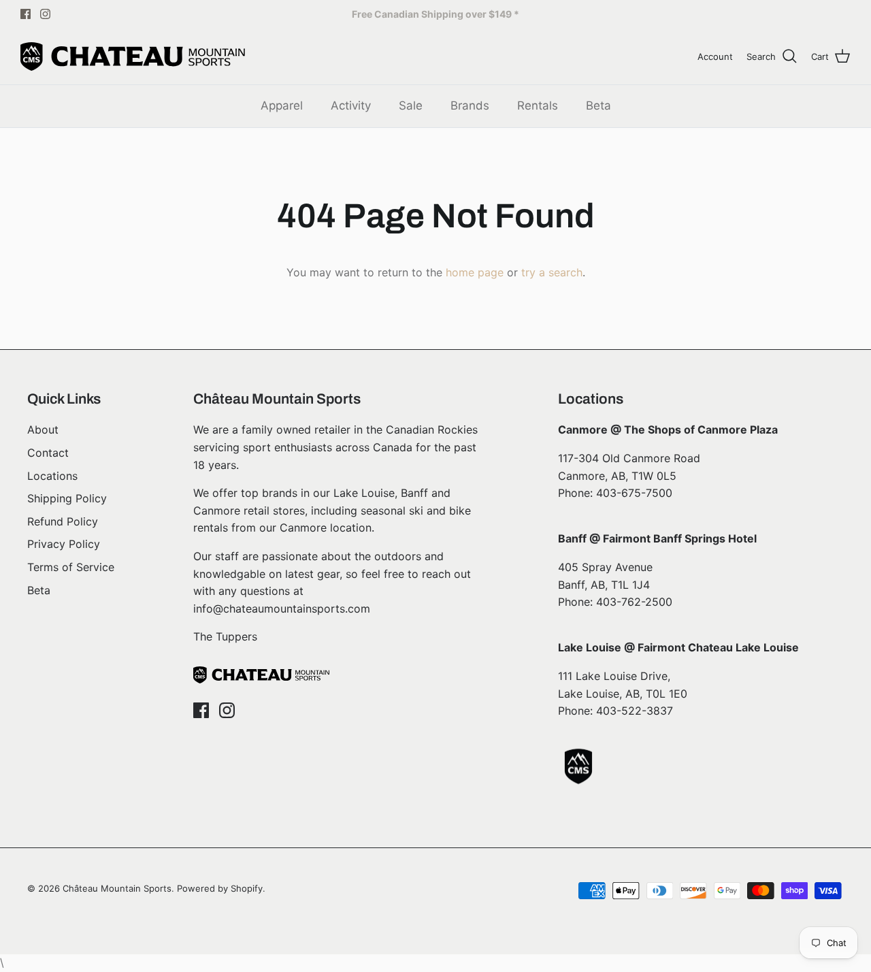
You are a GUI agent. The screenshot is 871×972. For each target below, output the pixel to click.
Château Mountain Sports (117, 888)
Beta (598, 105)
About (43, 429)
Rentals (537, 105)
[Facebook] (25, 14)
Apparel (282, 105)
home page (475, 272)
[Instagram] (45, 14)
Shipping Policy (67, 498)
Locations (52, 476)
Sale (411, 105)
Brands (469, 105)
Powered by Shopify (220, 888)
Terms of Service (70, 567)
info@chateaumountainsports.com (281, 608)
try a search (551, 272)
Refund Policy (62, 521)
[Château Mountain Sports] (132, 56)
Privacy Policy (63, 544)
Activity (351, 105)
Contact (48, 452)
